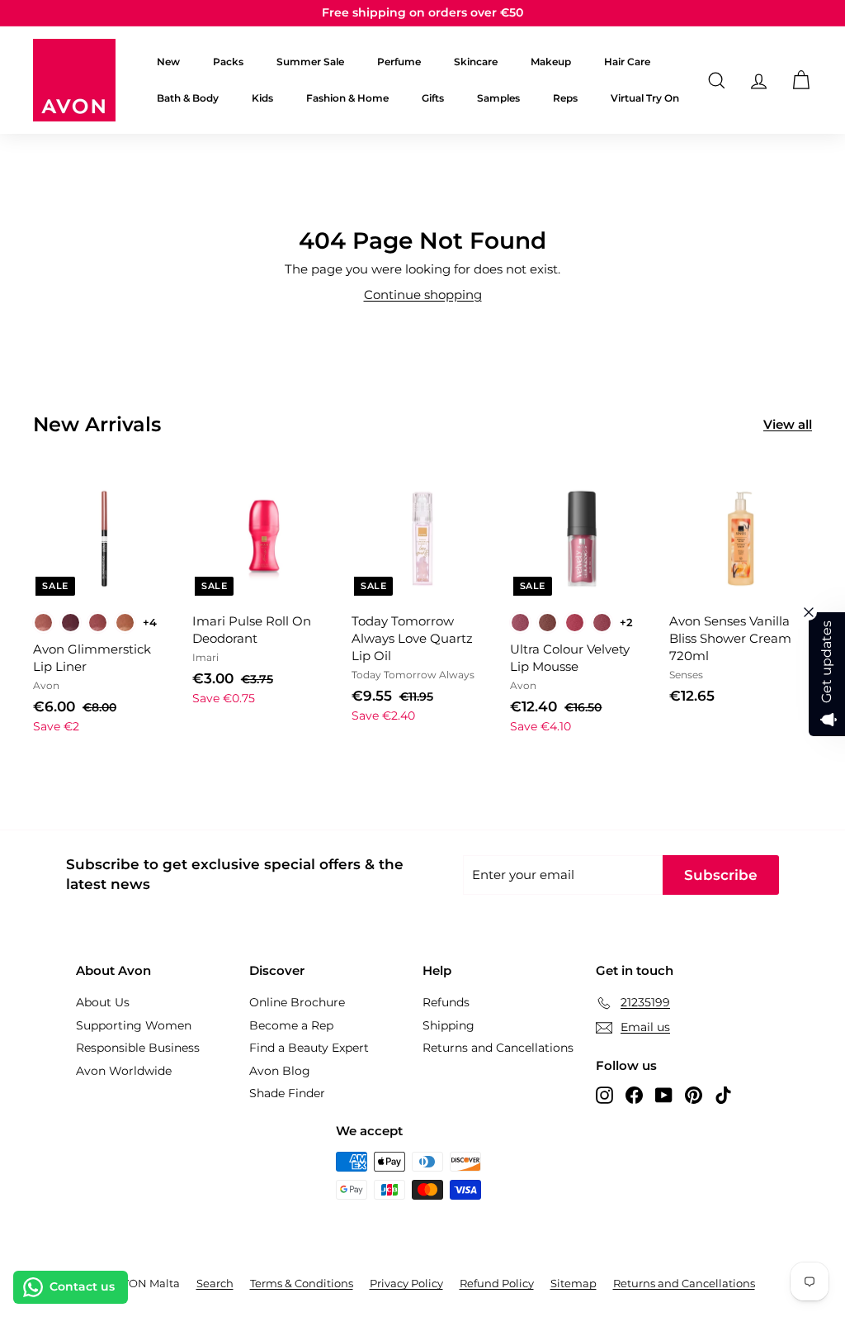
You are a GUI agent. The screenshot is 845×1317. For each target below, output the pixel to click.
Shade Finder (287, 1093)
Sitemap (573, 1283)
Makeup (551, 61)
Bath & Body (188, 98)
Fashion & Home (347, 98)
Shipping (448, 1025)
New (168, 61)
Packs (228, 61)
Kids (262, 98)
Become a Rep (291, 1025)
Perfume (399, 61)
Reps (565, 98)
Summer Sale (310, 61)
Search (215, 1283)
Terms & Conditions (301, 1283)
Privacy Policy (406, 1283)
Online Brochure (297, 1002)
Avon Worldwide (124, 1070)
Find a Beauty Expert (309, 1047)
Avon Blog (279, 1070)
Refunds (446, 1002)
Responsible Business (138, 1047)
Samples (498, 98)
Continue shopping (423, 294)
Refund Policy (497, 1283)
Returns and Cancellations (498, 1047)
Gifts (433, 98)
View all (787, 424)
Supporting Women (133, 1025)
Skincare (476, 61)
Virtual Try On (645, 98)
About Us (103, 1002)
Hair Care (627, 61)
